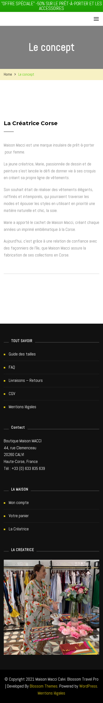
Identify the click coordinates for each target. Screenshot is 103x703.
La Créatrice (19, 529)
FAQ (12, 367)
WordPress (88, 686)
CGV (12, 393)
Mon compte (19, 502)
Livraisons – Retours (26, 380)
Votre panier (19, 515)
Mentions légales (22, 406)
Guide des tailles (22, 354)
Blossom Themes (44, 686)
